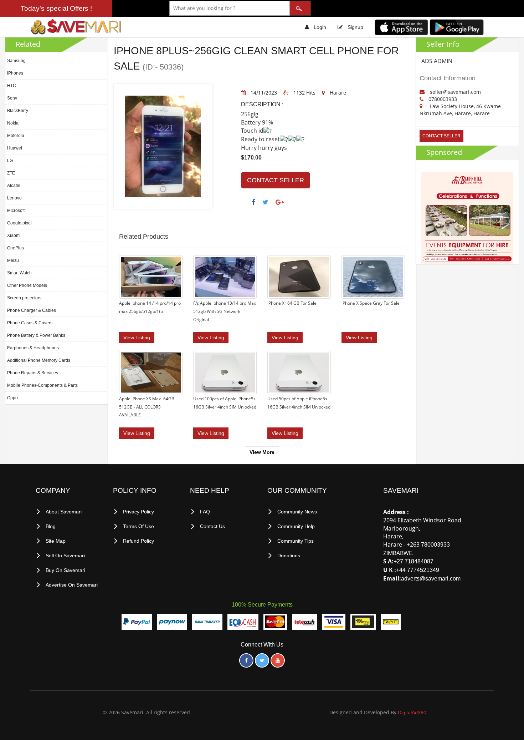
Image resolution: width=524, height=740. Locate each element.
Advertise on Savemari (72, 585)
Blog (51, 526)
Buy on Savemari (65, 570)
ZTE (11, 173)
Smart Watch (19, 272)
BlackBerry (17, 110)
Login (320, 27)
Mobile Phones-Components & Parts (42, 385)
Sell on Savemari (65, 555)
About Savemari (64, 512)
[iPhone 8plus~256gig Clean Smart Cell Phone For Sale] (163, 146)
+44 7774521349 (417, 570)
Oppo (12, 397)
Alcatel (13, 185)
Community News (297, 512)
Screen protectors (24, 297)
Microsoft (16, 210)
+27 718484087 (413, 561)
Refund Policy (138, 541)
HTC (11, 85)
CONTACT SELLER (275, 180)
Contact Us (212, 526)
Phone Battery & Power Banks (36, 335)
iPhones (15, 73)
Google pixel (19, 223)
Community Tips (295, 541)
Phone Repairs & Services (32, 372)
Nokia (13, 123)
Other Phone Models (27, 285)
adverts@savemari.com (431, 579)
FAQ (205, 512)
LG (10, 160)
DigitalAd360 (412, 712)
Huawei (14, 148)
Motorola (15, 135)
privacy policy (138, 512)
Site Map (56, 541)
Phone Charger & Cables (31, 310)
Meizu (13, 260)
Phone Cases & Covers (29, 322)
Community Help (296, 526)
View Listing (136, 337)
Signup (355, 27)
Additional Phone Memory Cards (38, 360)
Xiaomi (14, 235)
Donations (288, 555)
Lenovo (14, 198)
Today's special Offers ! (56, 8)
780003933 (435, 545)
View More (262, 452)
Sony (12, 98)
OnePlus (15, 247)
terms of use (138, 526)
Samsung (16, 60)
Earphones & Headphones (33, 347)
